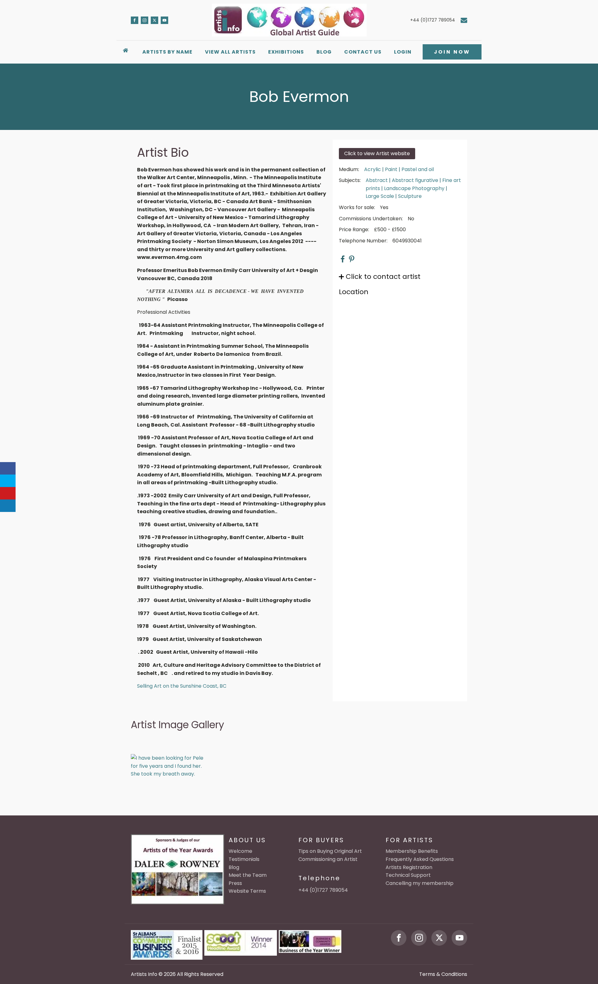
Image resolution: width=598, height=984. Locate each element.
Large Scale (380, 196)
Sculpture (410, 196)
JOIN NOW (452, 51)
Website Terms (247, 891)
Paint (391, 169)
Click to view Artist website (377, 153)
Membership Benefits (412, 851)
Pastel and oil (417, 169)
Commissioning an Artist (328, 859)
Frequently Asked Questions (420, 859)
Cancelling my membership (419, 883)
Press (235, 883)
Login (402, 51)
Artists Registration (409, 867)
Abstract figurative (415, 180)
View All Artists (230, 51)
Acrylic (372, 169)
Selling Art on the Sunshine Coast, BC (181, 686)
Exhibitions (286, 51)
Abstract (377, 180)
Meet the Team (248, 875)
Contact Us (363, 51)
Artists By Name (167, 51)
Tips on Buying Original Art (330, 851)
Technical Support (408, 875)
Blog (324, 51)
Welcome (240, 851)
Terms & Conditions (443, 974)
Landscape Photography (414, 188)
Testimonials (244, 859)
